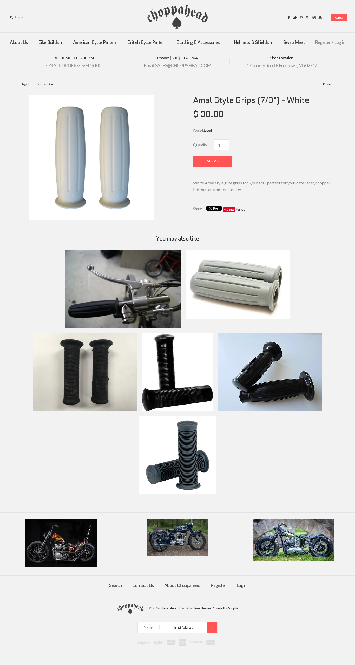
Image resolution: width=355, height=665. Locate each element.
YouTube (320, 17)
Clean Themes (201, 608)
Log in (339, 42)
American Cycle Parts (95, 42)
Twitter (295, 17)
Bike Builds (50, 42)
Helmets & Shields (253, 42)
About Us (19, 42)
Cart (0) (339, 17)
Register (323, 42)
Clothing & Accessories (199, 42)
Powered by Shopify (225, 608)
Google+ (307, 17)
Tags (25, 84)
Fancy (240, 209)
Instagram (314, 17)
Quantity (200, 144)
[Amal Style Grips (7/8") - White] (91, 98)
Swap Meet (294, 42)
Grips (52, 84)
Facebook (289, 17)
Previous (328, 84)
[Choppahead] (177, 7)
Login (241, 585)
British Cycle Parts (146, 42)
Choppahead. (169, 608)
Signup (148, 627)
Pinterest (301, 17)
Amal (207, 130)
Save (231, 209)
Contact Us (143, 585)
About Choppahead (182, 585)
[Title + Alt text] (61, 565)
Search (115, 585)
